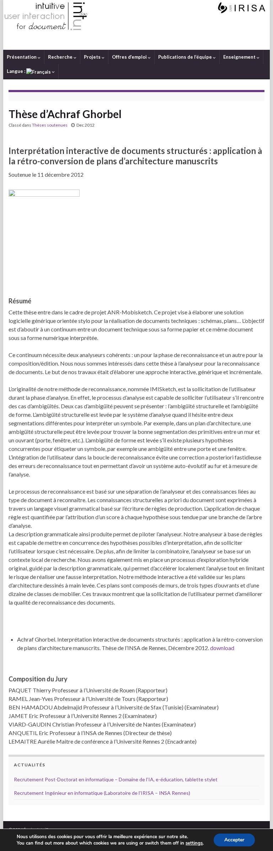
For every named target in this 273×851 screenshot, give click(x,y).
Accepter (234, 839)
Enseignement (240, 57)
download (222, 647)
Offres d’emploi (130, 57)
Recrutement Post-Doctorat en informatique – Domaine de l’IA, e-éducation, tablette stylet (116, 779)
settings (194, 843)
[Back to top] (257, 835)
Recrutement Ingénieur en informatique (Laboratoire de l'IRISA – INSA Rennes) (102, 793)
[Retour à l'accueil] (136, 25)
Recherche (61, 57)
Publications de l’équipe (185, 57)
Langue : (16, 71)
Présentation (22, 57)
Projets (93, 57)
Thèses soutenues (50, 125)
